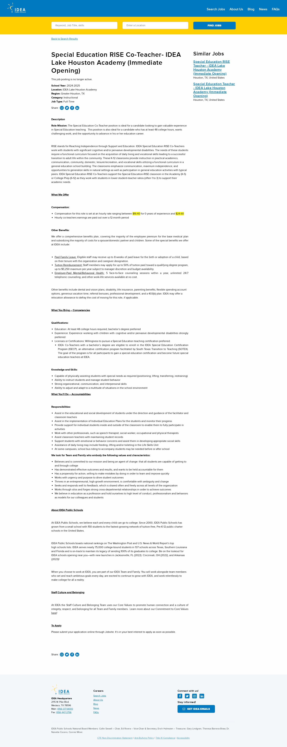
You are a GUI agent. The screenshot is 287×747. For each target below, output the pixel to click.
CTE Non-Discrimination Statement (115, 738)
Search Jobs (216, 9)
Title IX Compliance (165, 738)
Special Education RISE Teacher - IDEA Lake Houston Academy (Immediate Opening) (211, 68)
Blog (251, 9)
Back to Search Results (64, 39)
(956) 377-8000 (65, 708)
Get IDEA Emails (197, 709)
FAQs (276, 9)
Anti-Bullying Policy (144, 738)
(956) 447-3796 (63, 712)
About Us (236, 9)
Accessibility (183, 738)
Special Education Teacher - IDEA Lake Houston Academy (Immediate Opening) (214, 90)
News (263, 9)
